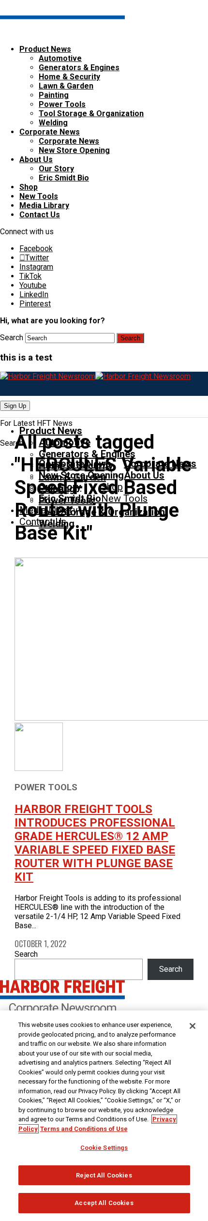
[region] (104, 1115)
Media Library (44, 205)
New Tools (38, 196)
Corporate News (49, 131)
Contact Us (39, 214)
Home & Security (69, 76)
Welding (53, 122)
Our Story (56, 168)
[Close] (192, 1026)
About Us (36, 159)
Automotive (60, 58)
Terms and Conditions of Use (84, 1128)
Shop (28, 187)
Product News (45, 49)
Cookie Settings (104, 1147)
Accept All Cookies (103, 1202)
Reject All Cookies (104, 1175)
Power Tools (62, 104)
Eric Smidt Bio (64, 177)
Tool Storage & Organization (91, 113)
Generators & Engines (79, 67)
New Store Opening (74, 150)
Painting (54, 95)
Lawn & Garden (66, 85)
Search (11, 337)
